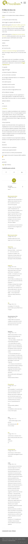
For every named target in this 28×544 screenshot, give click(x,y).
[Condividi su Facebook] (6, 172)
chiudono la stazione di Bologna (9, 50)
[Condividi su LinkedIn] (22, 172)
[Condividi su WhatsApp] (14, 172)
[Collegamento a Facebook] (19, 542)
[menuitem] (21, 3)
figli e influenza (8, 164)
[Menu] (24, 3)
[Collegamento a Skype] (21, 542)
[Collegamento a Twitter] (25, 542)
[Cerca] (21, 3)
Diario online (12, 12)
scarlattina (4, 108)
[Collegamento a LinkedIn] (23, 542)
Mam (3, 17)
